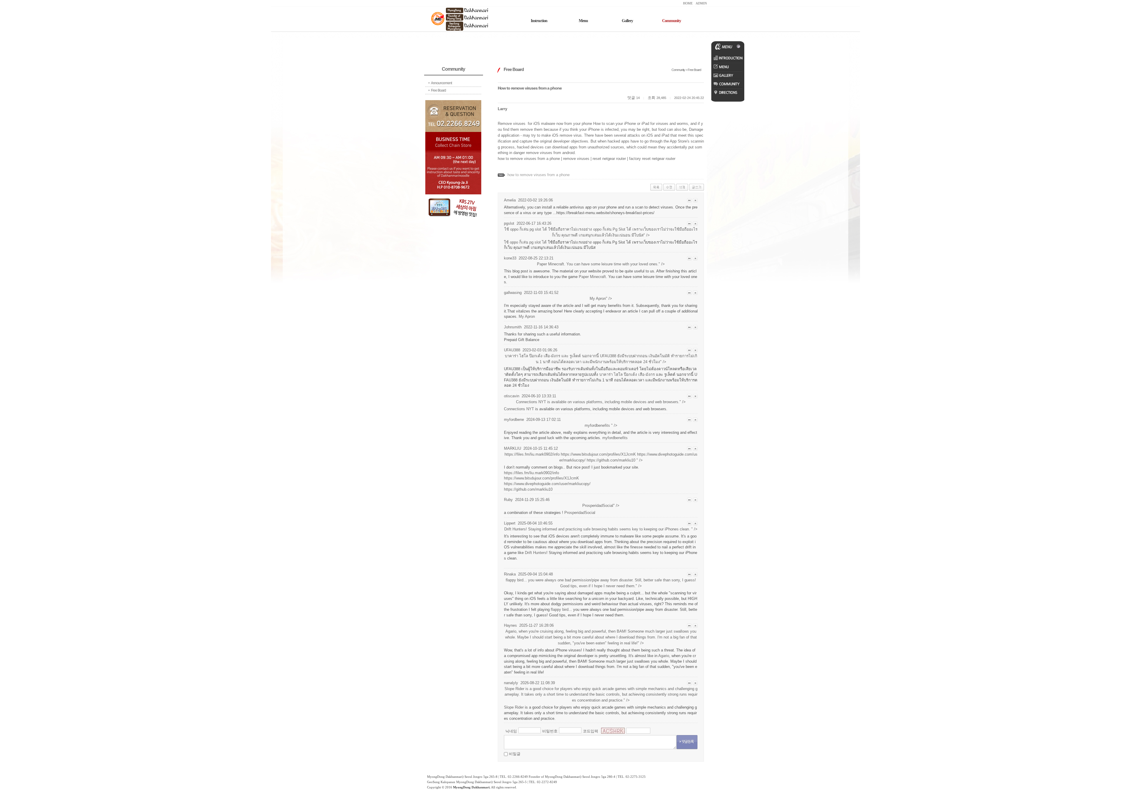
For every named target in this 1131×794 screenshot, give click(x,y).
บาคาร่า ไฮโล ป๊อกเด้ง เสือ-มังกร (627, 374)
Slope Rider (514, 707)
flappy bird (559, 609)
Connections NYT (519, 409)
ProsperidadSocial (579, 512)
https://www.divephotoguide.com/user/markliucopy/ (547, 484)
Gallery (627, 21)
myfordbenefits (615, 438)
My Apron (527, 316)
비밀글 (514, 754)
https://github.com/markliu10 (611, 460)
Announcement (441, 83)
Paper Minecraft (592, 276)
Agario (663, 656)
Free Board (438, 90)
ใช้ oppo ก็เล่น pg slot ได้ (525, 242)
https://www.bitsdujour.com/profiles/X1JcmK (598, 454)
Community (671, 21)
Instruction (539, 21)
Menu (583, 21)
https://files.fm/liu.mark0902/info (531, 473)
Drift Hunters (535, 552)
